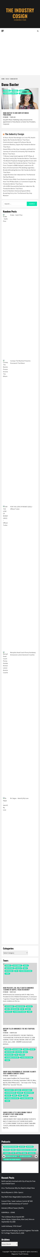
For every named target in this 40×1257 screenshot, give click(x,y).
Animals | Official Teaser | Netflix (12, 1208)
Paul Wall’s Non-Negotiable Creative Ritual (16, 1197)
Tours (7, 973)
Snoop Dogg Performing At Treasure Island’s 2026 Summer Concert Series (19, 1073)
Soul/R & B (8, 1012)
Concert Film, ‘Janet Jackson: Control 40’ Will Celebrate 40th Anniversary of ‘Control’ (17, 1202)
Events (26, 1049)
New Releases (9, 971)
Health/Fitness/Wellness (10, 1146)
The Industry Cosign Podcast (12, 1159)
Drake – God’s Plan (16, 215)
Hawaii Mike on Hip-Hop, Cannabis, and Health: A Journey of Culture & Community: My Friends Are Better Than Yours (19, 151)
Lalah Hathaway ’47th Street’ (11, 1226)
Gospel (26, 965)
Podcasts (7, 1153)
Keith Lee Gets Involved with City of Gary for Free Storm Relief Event (18, 1182)
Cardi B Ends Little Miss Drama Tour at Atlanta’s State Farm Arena (17, 1113)
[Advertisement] (20, 54)
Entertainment (17, 965)
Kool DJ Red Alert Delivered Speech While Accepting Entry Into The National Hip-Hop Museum (17, 193)
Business (15, 90)
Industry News (24, 90)
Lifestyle (18, 968)
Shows (28, 1009)
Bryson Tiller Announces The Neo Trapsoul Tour (19, 1030)
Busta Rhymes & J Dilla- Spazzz (12, 1192)
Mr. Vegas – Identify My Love (19, 798)
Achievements (9, 1090)
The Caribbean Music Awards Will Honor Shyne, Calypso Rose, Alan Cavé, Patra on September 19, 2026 (17, 1219)
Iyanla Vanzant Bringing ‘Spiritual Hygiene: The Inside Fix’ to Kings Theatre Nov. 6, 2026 (20, 1231)
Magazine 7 (15, 1254)
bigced (6, 117)
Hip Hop (32, 1049)
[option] (20, 1159)
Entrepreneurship (10, 1093)
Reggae (24, 1153)
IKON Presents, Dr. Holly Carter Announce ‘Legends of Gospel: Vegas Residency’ (18, 989)
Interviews (30, 1146)
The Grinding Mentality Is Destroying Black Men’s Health (19, 1166)
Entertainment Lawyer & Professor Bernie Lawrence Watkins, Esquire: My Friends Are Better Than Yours (19, 144)
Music (25, 968)
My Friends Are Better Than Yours (26, 1150)
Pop (16, 971)
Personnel (7, 90)
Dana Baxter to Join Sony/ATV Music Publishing (16, 114)
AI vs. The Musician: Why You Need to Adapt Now (18, 1188)
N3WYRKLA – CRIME (8, 1212)
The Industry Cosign (20, 13)
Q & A (18, 1153)
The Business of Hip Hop (10, 93)
